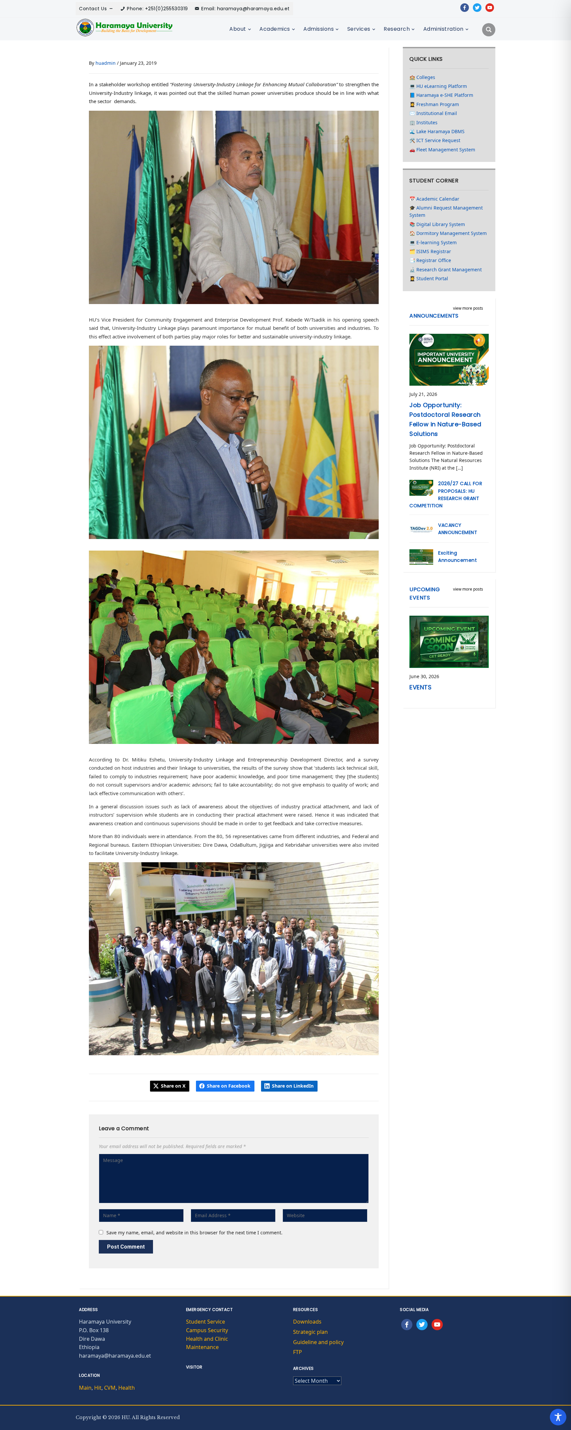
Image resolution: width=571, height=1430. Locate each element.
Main (85, 1387)
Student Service (205, 1321)
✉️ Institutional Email (433, 113)
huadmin (105, 63)
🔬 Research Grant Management (445, 269)
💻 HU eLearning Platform (438, 86)
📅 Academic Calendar (434, 199)
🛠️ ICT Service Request (434, 140)
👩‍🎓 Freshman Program (434, 104)
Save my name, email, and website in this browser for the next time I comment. (194, 1232)
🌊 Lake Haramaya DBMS (437, 131)
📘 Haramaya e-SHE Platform (441, 95)
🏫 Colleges (422, 77)
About (237, 29)
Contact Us (93, 8)
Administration (443, 29)
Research (397, 29)
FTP (297, 1352)
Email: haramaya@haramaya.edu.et (245, 8)
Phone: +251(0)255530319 (157, 8)
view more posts (468, 308)
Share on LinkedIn (293, 1086)
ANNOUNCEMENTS (434, 316)
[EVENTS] (448, 641)
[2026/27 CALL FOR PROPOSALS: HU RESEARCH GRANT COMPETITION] (421, 487)
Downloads (307, 1321)
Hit (97, 1387)
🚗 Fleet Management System (442, 149)
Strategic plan (310, 1331)
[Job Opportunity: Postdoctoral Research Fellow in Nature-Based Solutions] (448, 359)
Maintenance (202, 1347)
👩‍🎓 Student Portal (428, 278)
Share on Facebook (228, 1086)
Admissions (318, 29)
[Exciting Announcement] (421, 556)
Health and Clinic (207, 1338)
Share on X (173, 1086)
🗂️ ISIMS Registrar (430, 251)
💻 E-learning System (433, 242)
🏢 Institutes (423, 122)
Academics (274, 29)
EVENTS (420, 687)
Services (358, 29)
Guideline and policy (318, 1342)
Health (126, 1387)
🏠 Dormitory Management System (448, 233)
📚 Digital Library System (437, 224)
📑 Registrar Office (430, 260)
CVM (110, 1387)
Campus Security (207, 1330)
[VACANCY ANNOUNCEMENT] (421, 528)
